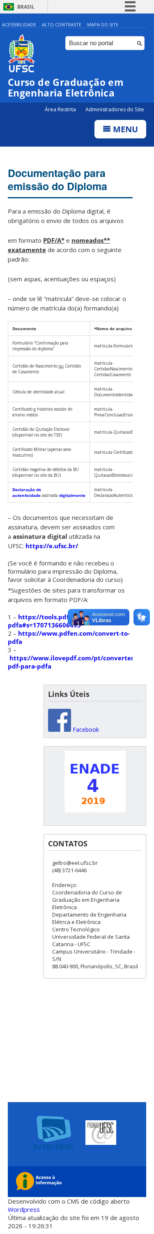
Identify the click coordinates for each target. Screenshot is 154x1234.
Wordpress (24, 1209)
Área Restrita (61, 109)
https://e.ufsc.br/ (51, 546)
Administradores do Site (114, 109)
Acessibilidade (19, 24)
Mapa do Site (102, 24)
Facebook (85, 729)
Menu (124, 129)
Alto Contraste (61, 24)
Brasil (25, 6)
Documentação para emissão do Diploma (57, 179)
